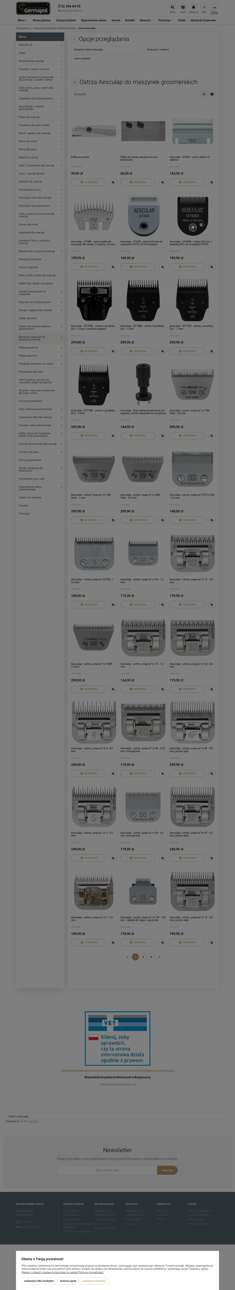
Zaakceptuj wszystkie (93, 1281)
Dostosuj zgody (68, 1281)
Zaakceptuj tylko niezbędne (39, 1281)
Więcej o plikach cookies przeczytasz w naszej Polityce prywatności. (63, 1272)
